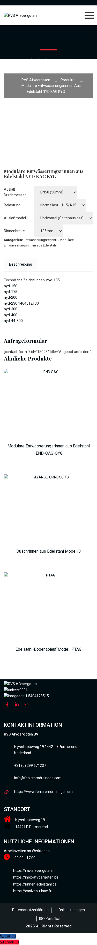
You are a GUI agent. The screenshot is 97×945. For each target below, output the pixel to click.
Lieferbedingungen (69, 910)
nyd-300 (10, 309)
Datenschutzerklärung (30, 910)
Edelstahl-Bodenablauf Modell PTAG (48, 649)
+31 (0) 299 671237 (30, 765)
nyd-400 (10, 315)
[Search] (80, 32)
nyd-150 (10, 286)
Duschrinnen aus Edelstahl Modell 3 (48, 551)
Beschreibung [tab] (20, 264)
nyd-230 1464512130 (21, 303)
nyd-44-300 (13, 321)
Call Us (10, 936)
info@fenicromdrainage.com (38, 778)
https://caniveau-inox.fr (32, 891)
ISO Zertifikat (50, 919)
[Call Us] (2, 936)
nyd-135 (53, 280)
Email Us (12, 942)
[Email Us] (2, 942)
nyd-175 (10, 292)
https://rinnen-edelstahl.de (35, 884)
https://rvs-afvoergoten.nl (34, 870)
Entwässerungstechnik (41, 240)
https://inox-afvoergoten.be (35, 877)
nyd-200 (10, 297)
